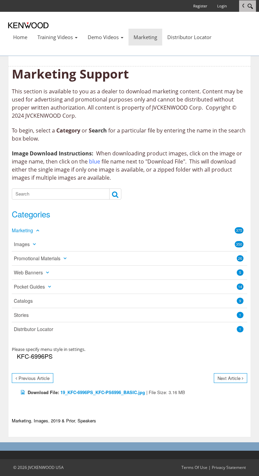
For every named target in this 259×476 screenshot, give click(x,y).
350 (239, 244)
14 (240, 286)
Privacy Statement (229, 467)
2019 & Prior (63, 420)
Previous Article (34, 378)
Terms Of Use (194, 467)
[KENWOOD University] (28, 25)
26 (240, 258)
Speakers (87, 420)
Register (200, 5)
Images (41, 420)
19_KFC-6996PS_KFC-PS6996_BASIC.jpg (102, 392)
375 (239, 230)
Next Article (229, 378)
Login (222, 5)
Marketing (21, 420)
